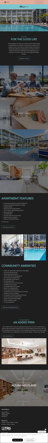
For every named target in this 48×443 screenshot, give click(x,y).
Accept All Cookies (17, 440)
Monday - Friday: (6, 422)
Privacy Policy (5, 432)
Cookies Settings (30, 440)
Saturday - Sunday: (6, 424)
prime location (5, 328)
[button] (39, 2)
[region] (24, 438)
